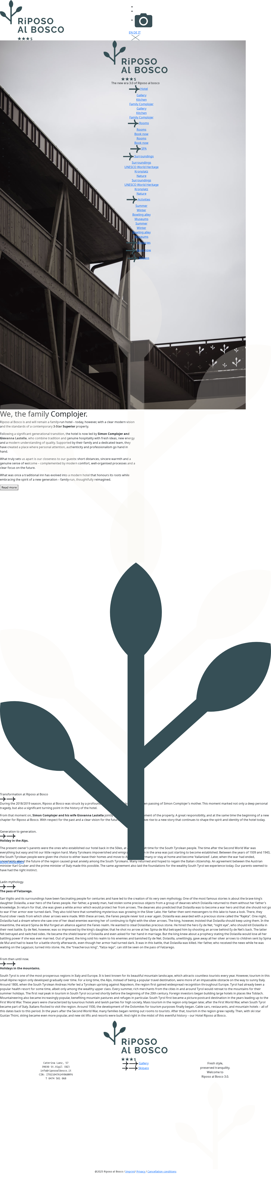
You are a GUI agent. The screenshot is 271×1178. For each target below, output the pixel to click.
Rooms (143, 123)
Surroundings (144, 156)
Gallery (141, 95)
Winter (141, 210)
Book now (141, 134)
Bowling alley (141, 215)
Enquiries (144, 243)
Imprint (130, 1171)
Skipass (143, 258)
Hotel (144, 89)
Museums (141, 219)
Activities (143, 199)
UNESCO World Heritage (141, 167)
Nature (141, 176)
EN (131, 32)
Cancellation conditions (161, 1171)
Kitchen (141, 100)
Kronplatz (141, 171)
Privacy (141, 1171)
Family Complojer (141, 104)
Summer (141, 206)
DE (135, 32)
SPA (144, 148)
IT (139, 32)
